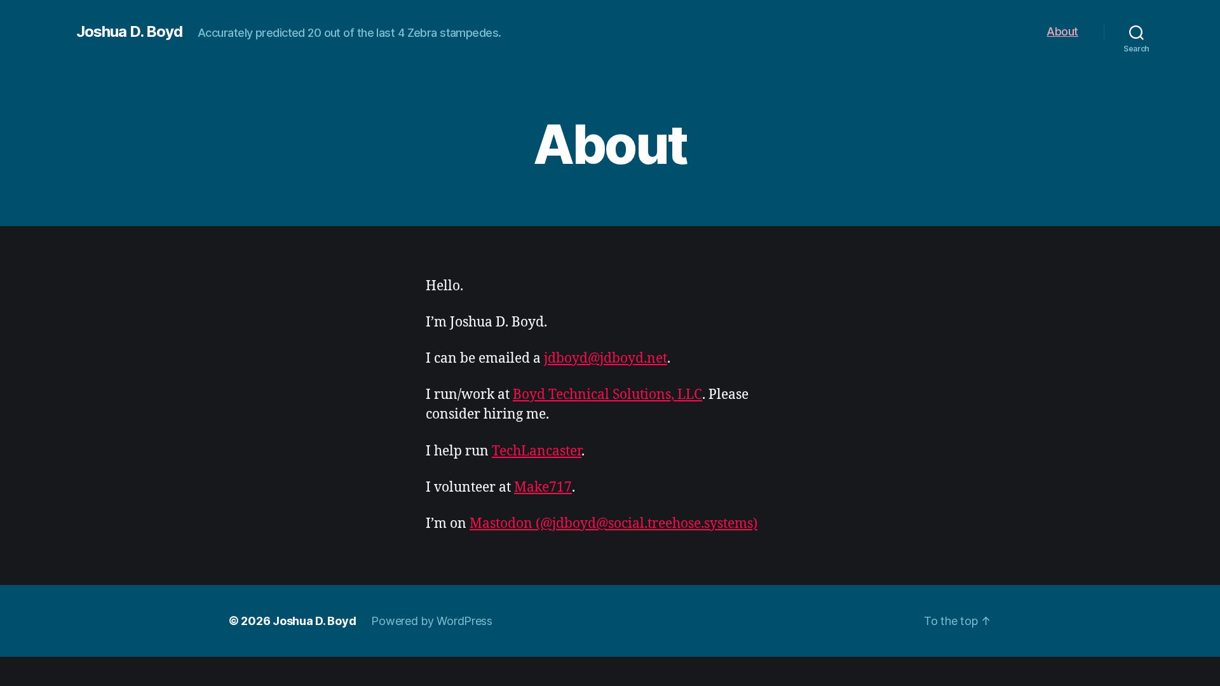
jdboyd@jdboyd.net (605, 358)
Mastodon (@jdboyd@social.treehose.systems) (613, 523)
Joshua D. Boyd (129, 31)
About (1062, 31)
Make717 (543, 487)
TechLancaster (536, 451)
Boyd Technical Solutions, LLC (607, 394)
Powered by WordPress (431, 621)
